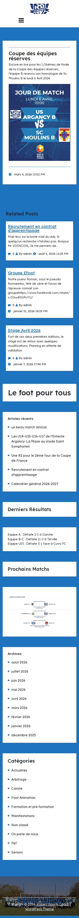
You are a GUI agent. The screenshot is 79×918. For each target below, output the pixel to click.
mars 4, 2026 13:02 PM (29, 174)
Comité (16, 788)
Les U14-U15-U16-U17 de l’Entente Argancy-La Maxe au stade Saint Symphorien (37, 441)
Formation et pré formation (32, 807)
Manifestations (22, 816)
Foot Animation (23, 798)
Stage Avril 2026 (24, 330)
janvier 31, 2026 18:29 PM (30, 311)
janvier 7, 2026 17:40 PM (29, 364)
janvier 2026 (20, 726)
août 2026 (19, 662)
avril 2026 (19, 699)
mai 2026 (18, 690)
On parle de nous (24, 834)
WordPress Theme (39, 909)
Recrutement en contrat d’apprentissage (32, 228)
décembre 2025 (23, 735)
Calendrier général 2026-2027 (34, 484)
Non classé (19, 825)
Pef (14, 843)
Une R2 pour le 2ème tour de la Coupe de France (41, 458)
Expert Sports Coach (53, 904)
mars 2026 (19, 708)
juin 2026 (18, 680)
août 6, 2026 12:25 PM (53, 254)
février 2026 (20, 717)
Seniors (17, 852)
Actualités (19, 770)
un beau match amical (29, 427)
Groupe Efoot (21, 272)
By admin (25, 254)
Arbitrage (19, 779)
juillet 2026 (19, 671)
